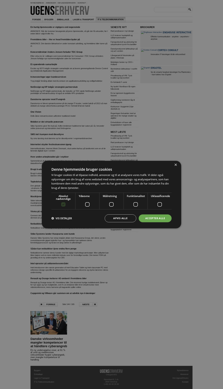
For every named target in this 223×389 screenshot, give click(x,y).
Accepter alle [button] (155, 218)
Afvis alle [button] (120, 218)
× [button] (175, 164)
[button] (61, 218)
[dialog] (111, 194)
